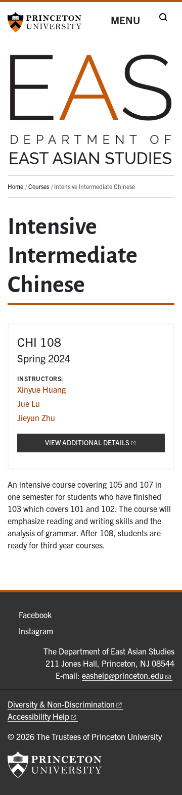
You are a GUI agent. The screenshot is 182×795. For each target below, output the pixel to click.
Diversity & (61, 704)
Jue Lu (28, 403)
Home (15, 186)
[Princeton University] (48, 22)
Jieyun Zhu (36, 417)
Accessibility (38, 716)
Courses (38, 186)
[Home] (91, 113)
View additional (105, 442)
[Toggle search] (163, 17)
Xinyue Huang (41, 389)
